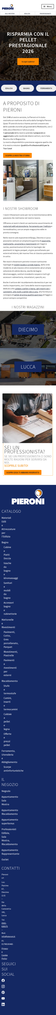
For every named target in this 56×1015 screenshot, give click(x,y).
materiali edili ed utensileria (15, 226)
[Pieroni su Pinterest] (3, 993)
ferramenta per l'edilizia (40, 226)
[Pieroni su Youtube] (3, 999)
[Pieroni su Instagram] (3, 987)
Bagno (26, 88)
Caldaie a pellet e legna (8, 722)
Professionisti (45, 14)
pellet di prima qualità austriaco (28, 295)
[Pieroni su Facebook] (3, 981)
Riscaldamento (10, 681)
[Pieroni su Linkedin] (3, 1005)
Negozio (6, 791)
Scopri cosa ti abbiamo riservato (22, 472)
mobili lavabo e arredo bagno (27, 264)
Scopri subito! (28, 61)
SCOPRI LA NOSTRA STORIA (17, 155)
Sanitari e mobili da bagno (8, 590)
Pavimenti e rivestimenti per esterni (10, 668)
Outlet (5, 859)
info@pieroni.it (8, 936)
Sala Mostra (10, 14)
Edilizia (27, 14)
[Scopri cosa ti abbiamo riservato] (28, 419)
